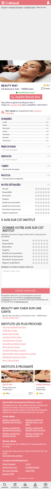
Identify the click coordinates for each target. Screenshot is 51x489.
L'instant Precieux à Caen (14, 350)
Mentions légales (10, 471)
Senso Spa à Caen (10, 334)
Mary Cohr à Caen (10, 360)
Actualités (15, 487)
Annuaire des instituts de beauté (12, 2)
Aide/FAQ (30, 471)
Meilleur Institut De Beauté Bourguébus (11, 429)
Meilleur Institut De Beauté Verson (11, 434)
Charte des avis (22, 302)
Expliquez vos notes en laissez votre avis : (17, 267)
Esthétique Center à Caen (14, 357)
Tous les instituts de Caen (14, 327)
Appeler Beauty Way (27, 97)
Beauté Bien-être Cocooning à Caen (19, 354)
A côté (35, 487)
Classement (25, 487)
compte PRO (15, 105)
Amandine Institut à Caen (14, 344)
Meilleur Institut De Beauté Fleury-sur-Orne (34, 422)
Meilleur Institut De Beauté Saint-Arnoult (35, 429)
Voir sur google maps (10, 318)
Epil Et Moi (7, 384)
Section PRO (8, 474)
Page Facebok (8, 464)
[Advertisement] (25, 35)
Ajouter (45, 487)
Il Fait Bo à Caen (9, 330)
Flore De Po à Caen (11, 347)
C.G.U (28, 464)
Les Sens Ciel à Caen (12, 337)
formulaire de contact (12, 456)
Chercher (4, 487)
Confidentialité (32, 467)
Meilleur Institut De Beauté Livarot (34, 434)
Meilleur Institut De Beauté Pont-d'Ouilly (12, 421)
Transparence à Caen (12, 340)
